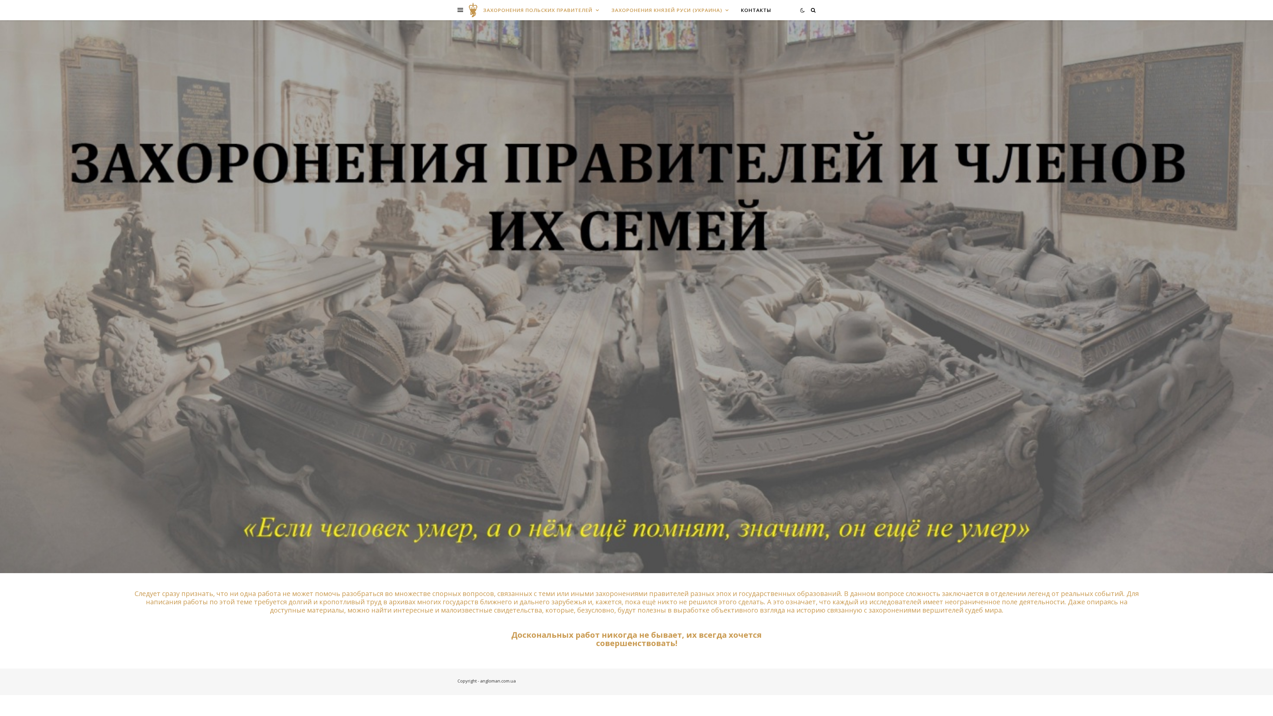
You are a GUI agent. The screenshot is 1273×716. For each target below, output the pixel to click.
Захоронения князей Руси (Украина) (666, 10)
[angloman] (473, 10)
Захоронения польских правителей (537, 10)
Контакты (756, 10)
